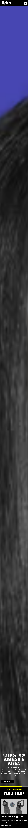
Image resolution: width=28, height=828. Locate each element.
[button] (25, 3)
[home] (6, 3)
